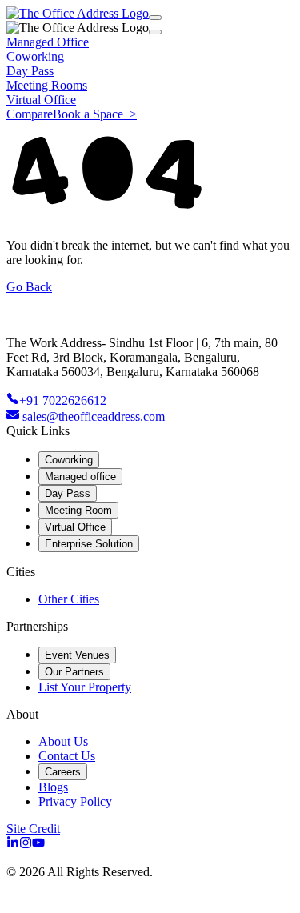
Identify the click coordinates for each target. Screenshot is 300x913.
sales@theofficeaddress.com (93, 416)
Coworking (69, 460)
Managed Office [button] (47, 42)
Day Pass (67, 493)
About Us (63, 741)
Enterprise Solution (89, 544)
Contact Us (66, 756)
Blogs (53, 787)
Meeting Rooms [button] (46, 85)
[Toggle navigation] (155, 17)
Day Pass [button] (30, 71)
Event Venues (77, 655)
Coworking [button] (35, 56)
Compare (29, 114)
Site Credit (33, 828)
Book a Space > (95, 114)
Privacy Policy (75, 801)
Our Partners (74, 672)
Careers (63, 772)
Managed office (80, 477)
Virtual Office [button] (41, 99)
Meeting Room (78, 510)
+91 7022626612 (62, 400)
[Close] (155, 32)
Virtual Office (75, 527)
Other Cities (68, 599)
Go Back (29, 287)
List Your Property (84, 687)
